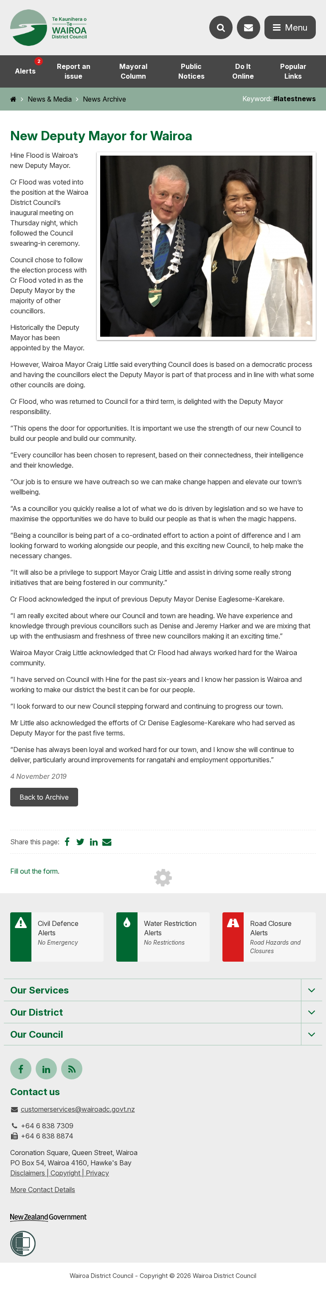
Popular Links (293, 71)
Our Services (39, 990)
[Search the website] (221, 27)
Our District (36, 1012)
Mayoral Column (133, 71)
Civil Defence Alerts (58, 932)
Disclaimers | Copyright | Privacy (59, 1173)
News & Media (50, 99)
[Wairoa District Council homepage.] (48, 27)
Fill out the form (34, 871)
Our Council (36, 1034)
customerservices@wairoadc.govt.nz (78, 1109)
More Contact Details (42, 1189)
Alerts (27, 66)
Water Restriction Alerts (170, 932)
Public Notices (191, 71)
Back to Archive (44, 797)
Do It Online (243, 71)
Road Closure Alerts (275, 936)
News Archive (104, 99)
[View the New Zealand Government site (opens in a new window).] (48, 1218)
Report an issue (73, 71)
